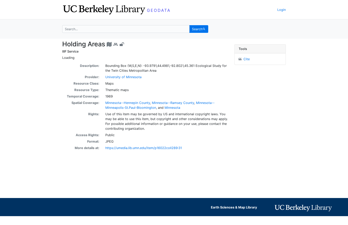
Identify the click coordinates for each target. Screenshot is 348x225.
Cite (246, 59)
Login (281, 10)
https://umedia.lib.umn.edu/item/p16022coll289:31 (143, 148)
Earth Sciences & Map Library (234, 207)
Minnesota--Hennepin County (127, 103)
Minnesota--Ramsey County (173, 103)
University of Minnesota (123, 77)
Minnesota (172, 108)
